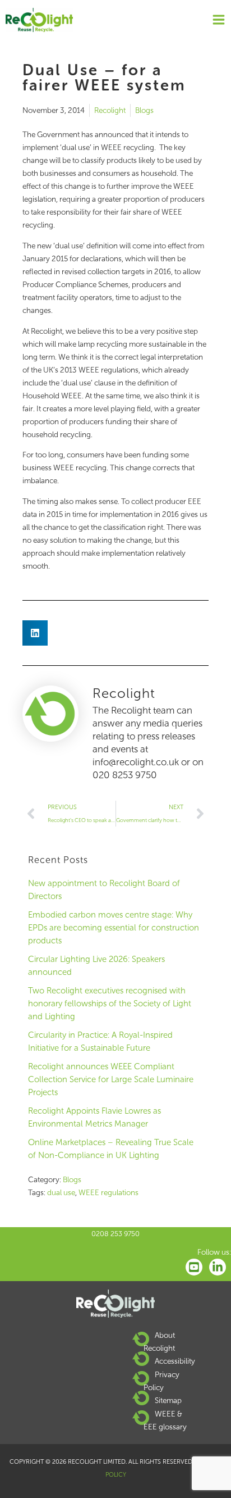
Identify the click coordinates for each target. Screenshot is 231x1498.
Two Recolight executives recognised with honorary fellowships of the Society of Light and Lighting (109, 1004)
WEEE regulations (108, 1192)
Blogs (144, 110)
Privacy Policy (161, 1381)
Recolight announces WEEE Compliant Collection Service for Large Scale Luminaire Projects (110, 1079)
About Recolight (159, 1341)
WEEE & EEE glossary (165, 1420)
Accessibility (175, 1361)
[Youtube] (194, 1267)
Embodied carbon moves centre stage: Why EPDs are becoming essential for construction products (113, 928)
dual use (61, 1192)
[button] (35, 633)
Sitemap (168, 1400)
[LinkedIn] (217, 1267)
